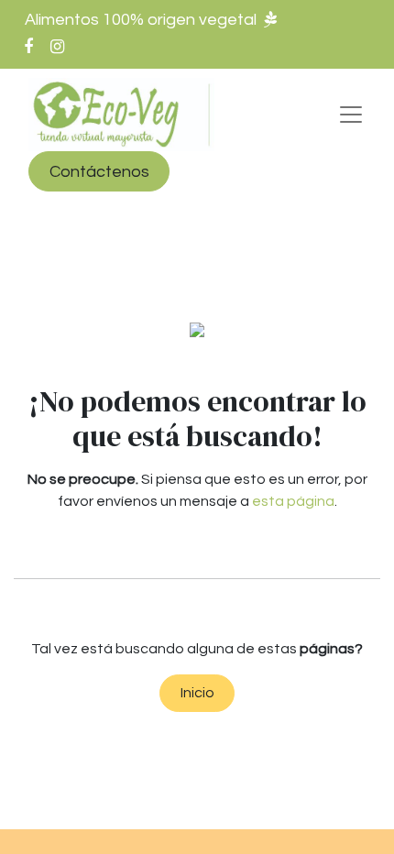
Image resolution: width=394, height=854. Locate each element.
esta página (293, 501)
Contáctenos (99, 172)
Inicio (197, 692)
